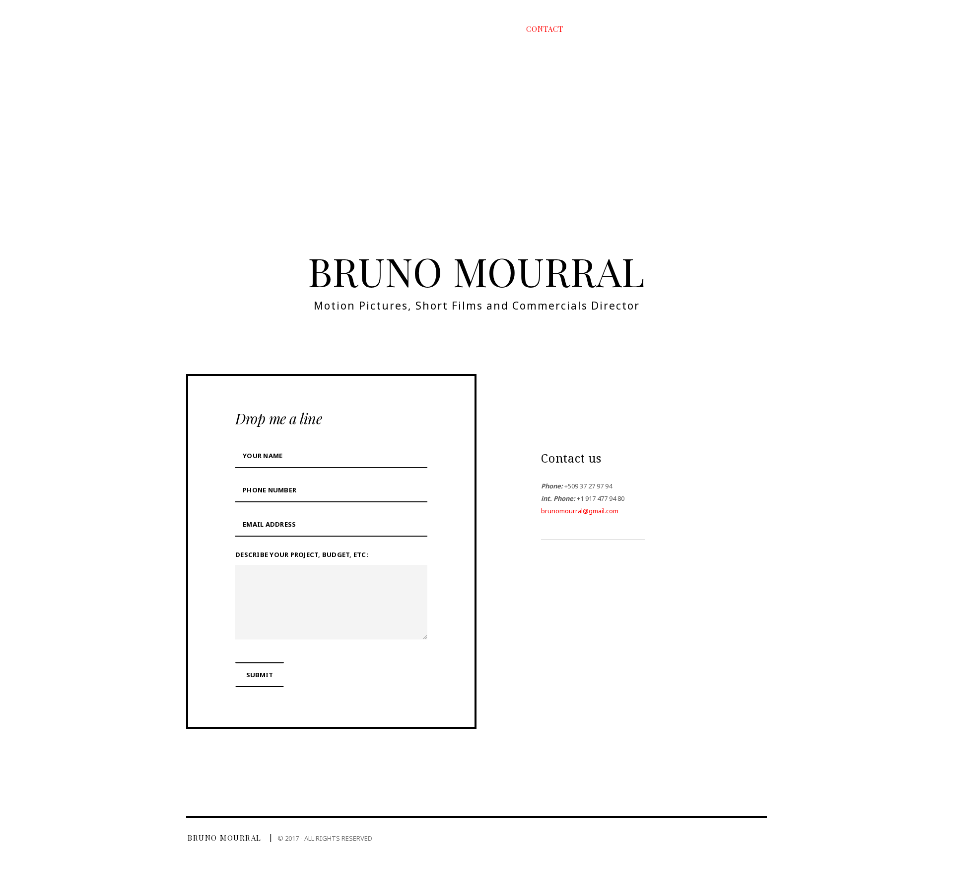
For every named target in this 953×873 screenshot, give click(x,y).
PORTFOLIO (417, 29)
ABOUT (483, 29)
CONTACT (544, 29)
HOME (352, 29)
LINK (603, 29)
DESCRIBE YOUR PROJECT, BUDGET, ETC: (301, 554)
